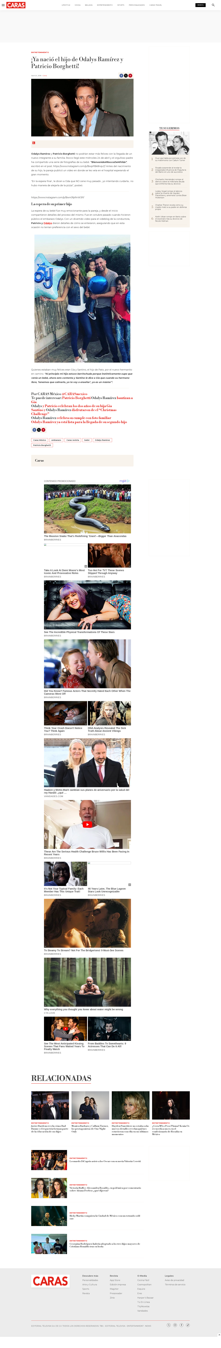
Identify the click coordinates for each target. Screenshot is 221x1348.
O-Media (142, 1276)
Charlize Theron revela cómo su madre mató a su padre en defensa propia (171, 207)
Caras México (39, 440)
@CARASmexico (74, 394)
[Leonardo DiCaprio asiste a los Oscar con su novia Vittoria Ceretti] (49, 1160)
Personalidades (137, 5)
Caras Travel (155, 5)
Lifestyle (66, 5)
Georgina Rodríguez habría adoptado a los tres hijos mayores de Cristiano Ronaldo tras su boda (105, 1245)
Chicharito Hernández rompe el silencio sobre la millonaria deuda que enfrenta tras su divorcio (169, 181)
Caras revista (73, 440)
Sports (120, 5)
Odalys (47, 223)
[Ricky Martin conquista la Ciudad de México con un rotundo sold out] (49, 1216)
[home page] (17, 5)
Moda (77, 5)
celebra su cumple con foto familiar (84, 418)
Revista (200, 5)
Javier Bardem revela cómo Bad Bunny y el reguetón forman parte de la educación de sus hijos (49, 1129)
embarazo (56, 440)
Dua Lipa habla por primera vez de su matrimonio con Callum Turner (170, 159)
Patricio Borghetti (76, 398)
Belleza (88, 5)
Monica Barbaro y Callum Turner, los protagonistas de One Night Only (89, 1129)
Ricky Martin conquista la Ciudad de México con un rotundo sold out (105, 1217)
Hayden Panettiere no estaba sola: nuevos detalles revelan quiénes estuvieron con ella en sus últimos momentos (130, 1130)
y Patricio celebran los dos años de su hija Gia (77, 406)
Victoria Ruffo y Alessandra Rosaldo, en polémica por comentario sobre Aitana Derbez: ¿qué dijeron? (105, 1189)
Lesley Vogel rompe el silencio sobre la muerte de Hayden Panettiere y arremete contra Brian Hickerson (171, 194)
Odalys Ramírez (102, 440)
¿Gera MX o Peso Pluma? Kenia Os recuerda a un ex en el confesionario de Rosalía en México (170, 1130)
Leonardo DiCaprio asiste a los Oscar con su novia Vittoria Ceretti (105, 1161)
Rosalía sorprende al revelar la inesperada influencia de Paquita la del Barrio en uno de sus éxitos (170, 170)
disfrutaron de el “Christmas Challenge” (74, 412)
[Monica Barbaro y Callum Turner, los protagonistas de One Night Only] (90, 1105)
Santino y (38, 410)
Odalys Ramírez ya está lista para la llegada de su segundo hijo (79, 422)
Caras (45, 76)
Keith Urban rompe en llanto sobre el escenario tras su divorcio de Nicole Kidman (170, 219)
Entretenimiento (105, 5)
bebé (87, 440)
